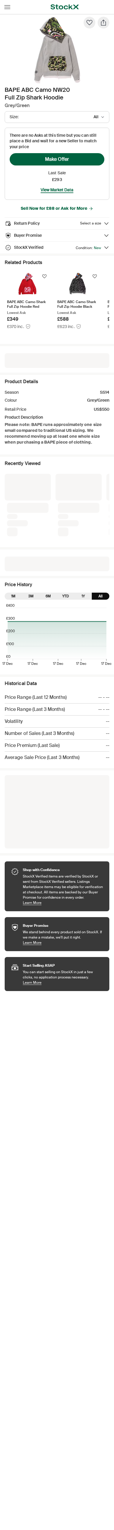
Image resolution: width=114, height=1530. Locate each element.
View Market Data (57, 189)
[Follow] (44, 276)
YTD (65, 596)
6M (48, 596)
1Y (83, 596)
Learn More (63, 902)
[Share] (103, 22)
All (101, 596)
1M (13, 596)
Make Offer (57, 159)
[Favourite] (89, 22)
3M (31, 596)
